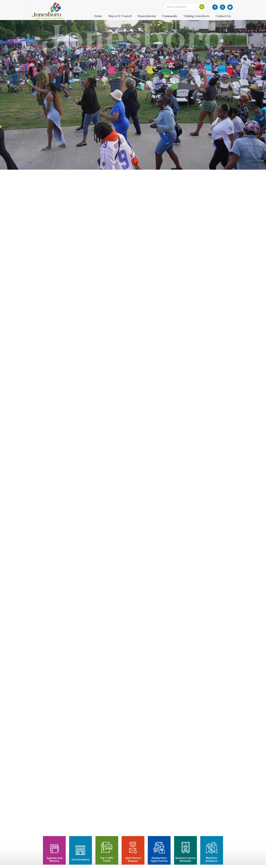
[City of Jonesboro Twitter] (230, 7)
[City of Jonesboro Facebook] (215, 7)
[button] (201, 6)
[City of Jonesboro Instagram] (222, 7)
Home (98, 16)
